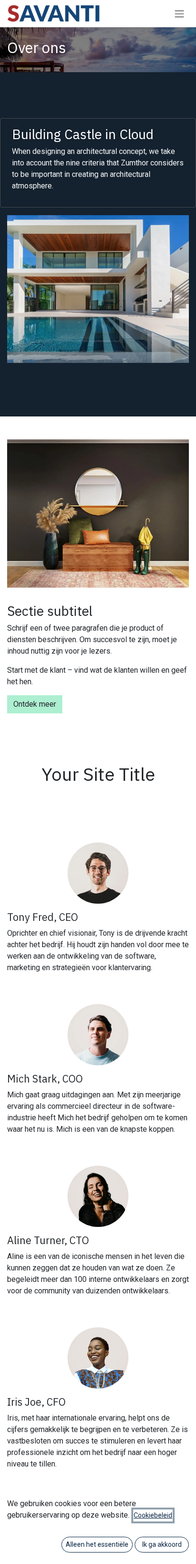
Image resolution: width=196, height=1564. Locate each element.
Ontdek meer (34, 704)
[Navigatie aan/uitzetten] (179, 13)
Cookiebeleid (153, 1515)
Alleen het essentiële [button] (97, 1544)
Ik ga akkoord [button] (162, 1544)
